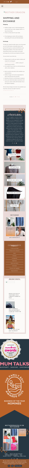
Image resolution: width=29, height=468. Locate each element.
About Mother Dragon (16, 453)
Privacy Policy (7, 456)
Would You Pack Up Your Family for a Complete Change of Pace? (14, 295)
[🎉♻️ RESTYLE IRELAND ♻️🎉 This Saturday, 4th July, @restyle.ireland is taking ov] (6, 439)
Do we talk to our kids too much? (14, 330)
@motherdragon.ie (14, 237)
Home (6, 453)
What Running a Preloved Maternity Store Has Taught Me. (15, 310)
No (12, 465)
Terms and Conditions (20, 456)
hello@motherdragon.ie (10, 62)
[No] (27, 463)
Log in (16, 1)
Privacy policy (18, 465)
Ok (9, 465)
